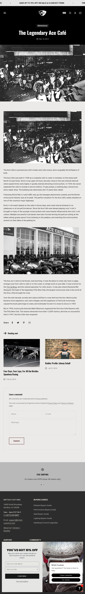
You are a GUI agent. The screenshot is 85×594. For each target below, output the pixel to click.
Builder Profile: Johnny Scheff (57, 363)
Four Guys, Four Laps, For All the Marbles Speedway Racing (21, 373)
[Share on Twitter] (18, 322)
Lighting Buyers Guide (43, 518)
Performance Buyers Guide (45, 510)
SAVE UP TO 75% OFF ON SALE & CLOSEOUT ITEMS (32, 3)
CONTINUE (22, 576)
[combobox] (22, 569)
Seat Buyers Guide (41, 514)
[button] (64, 13)
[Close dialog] (80, 544)
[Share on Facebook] (12, 322)
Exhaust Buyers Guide (43, 505)
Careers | (16, 528)
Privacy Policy (53, 403)
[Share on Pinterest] (24, 322)
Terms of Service (67, 403)
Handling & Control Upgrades (46, 523)
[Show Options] (37, 569)
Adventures (42, 26)
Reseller (7, 531)
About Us (7, 528)
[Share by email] (29, 322)
